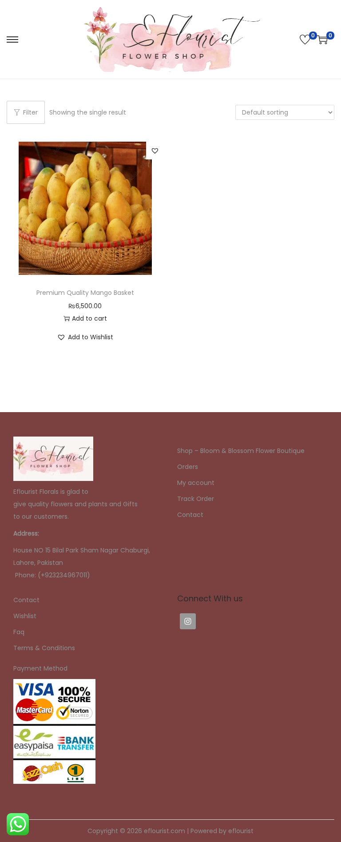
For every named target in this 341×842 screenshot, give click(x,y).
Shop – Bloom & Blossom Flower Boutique (241, 450)
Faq (18, 632)
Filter (30, 112)
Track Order (195, 498)
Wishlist (24, 616)
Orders (187, 466)
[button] (155, 150)
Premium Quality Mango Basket (85, 292)
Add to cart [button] (89, 318)
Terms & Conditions (44, 647)
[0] (305, 39)
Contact (190, 514)
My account (195, 482)
